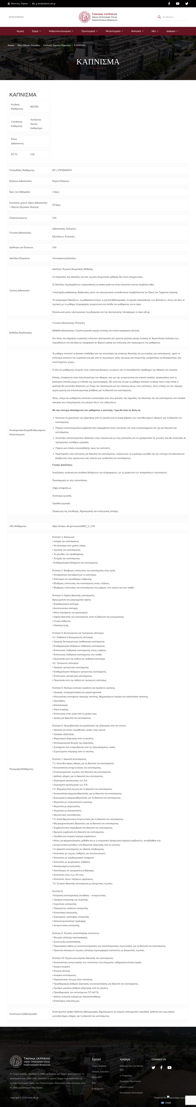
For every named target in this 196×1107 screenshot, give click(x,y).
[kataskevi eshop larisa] (176, 1097)
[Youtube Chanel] (169, 1067)
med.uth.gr (33, 1097)
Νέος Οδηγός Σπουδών (28, 45)
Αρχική (11, 45)
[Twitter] (153, 1067)
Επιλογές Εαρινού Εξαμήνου (57, 45)
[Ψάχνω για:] (173, 17)
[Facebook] (161, 1067)
